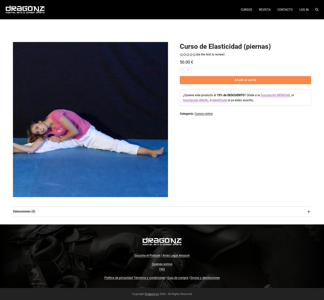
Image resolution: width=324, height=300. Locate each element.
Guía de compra (177, 278)
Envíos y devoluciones (205, 278)
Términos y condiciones (149, 278)
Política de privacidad (118, 278)
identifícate (219, 100)
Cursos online (204, 114)
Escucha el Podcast (147, 255)
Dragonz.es (152, 294)
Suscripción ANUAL (195, 100)
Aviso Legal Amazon (176, 255)
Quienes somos (162, 264)
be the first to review (210, 54)
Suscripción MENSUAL (276, 95)
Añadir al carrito (245, 80)
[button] (316, 9)
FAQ (162, 269)
